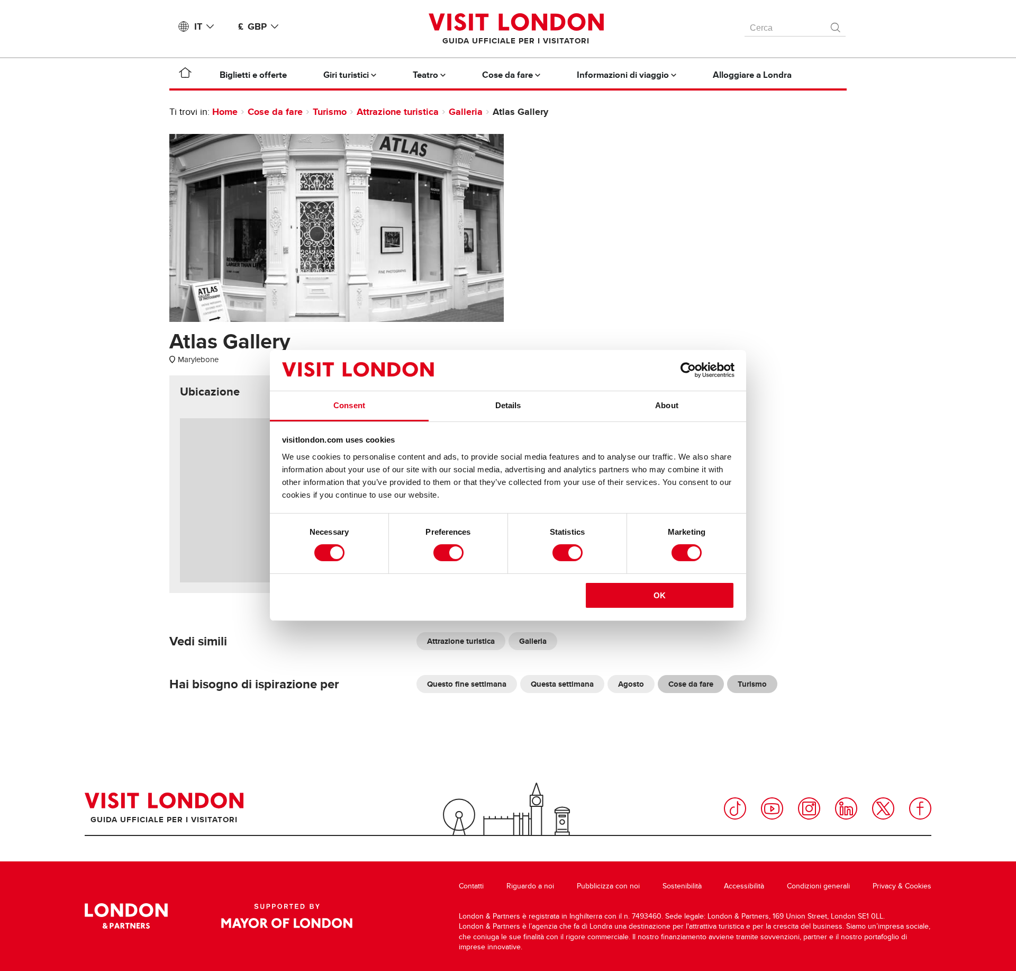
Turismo (330, 112)
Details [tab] (508, 405)
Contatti (471, 886)
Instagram (809, 808)
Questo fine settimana (466, 684)
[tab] (210, 392)
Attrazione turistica (398, 112)
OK (660, 595)
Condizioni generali (818, 886)
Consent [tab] (349, 405)
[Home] (185, 75)
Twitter (883, 808)
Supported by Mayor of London (287, 916)
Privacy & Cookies (902, 886)
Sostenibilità (682, 886)
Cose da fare (275, 112)
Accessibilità (744, 886)
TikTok (735, 808)
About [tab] (666, 405)
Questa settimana (562, 684)
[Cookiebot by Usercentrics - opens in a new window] (688, 370)
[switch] (448, 552)
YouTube (772, 808)
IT (198, 26)
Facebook (920, 808)
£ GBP (252, 26)
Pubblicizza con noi (608, 886)
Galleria (466, 112)
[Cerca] (836, 25)
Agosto (631, 684)
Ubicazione (210, 392)
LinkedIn (846, 808)
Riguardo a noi (530, 886)
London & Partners (126, 916)
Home (225, 112)
